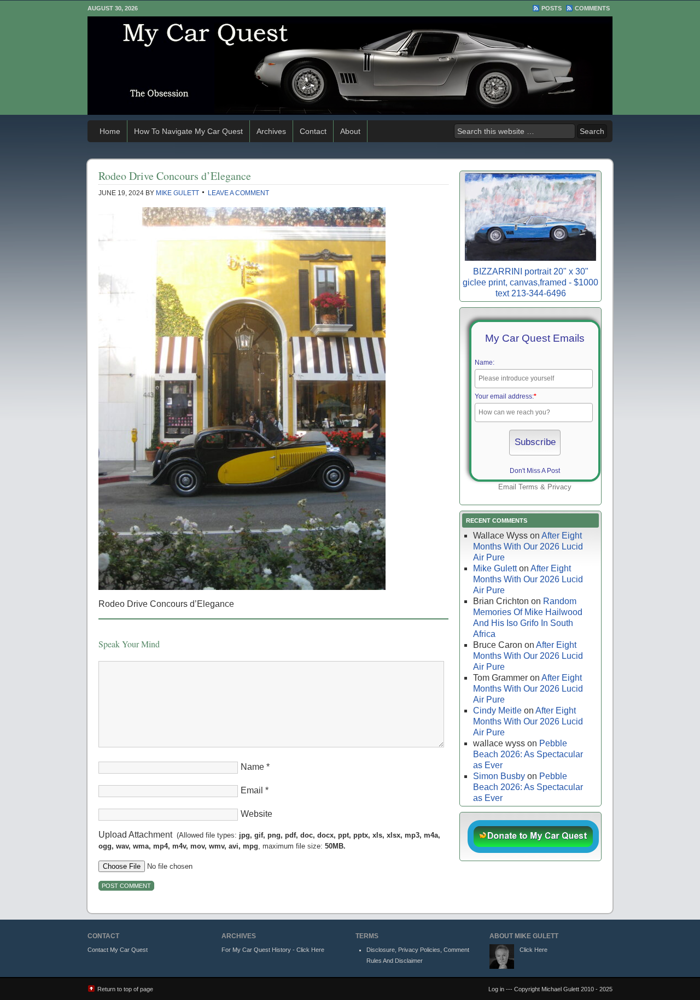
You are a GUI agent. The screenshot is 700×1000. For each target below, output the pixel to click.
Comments (592, 8)
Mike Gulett (177, 193)
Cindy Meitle (497, 710)
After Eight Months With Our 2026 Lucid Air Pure (528, 546)
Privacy (559, 487)
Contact (313, 131)
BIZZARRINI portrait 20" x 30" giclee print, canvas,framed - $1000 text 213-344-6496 (530, 282)
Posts (551, 8)
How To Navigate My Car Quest (188, 131)
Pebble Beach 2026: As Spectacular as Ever (528, 754)
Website (256, 813)
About (350, 131)
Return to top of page (125, 989)
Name (252, 766)
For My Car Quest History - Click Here (272, 949)
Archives (271, 131)
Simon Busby (499, 776)
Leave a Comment (238, 193)
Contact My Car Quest (118, 949)
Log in (496, 989)
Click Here (533, 949)
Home (110, 131)
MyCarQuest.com (350, 65)
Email (252, 790)
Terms (528, 487)
